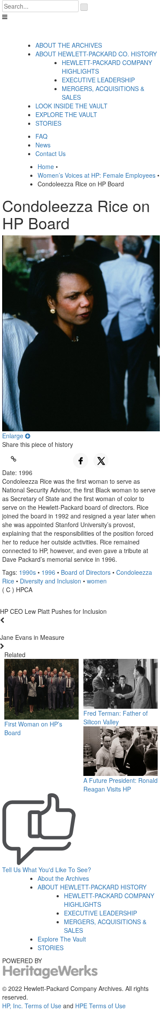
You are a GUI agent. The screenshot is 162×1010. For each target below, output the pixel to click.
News (43, 144)
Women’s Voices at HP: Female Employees (97, 175)
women (97, 581)
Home (46, 166)
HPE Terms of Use (100, 1005)
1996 (48, 572)
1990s (27, 572)
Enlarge (13, 435)
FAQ (41, 136)
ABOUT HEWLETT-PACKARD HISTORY (92, 887)
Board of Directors (86, 572)
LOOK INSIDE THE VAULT (71, 105)
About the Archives (63, 878)
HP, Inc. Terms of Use (31, 1005)
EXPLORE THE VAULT (66, 114)
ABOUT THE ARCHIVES (68, 45)
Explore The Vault (62, 939)
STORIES (48, 123)
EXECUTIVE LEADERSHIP (98, 79)
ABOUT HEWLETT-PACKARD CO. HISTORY (96, 53)
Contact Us (50, 153)
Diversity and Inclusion (50, 581)
